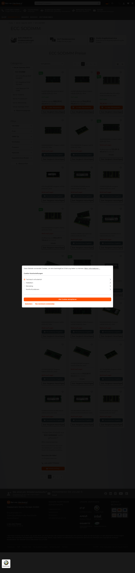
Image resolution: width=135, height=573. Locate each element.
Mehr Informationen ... (92, 268)
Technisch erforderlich (34, 279)
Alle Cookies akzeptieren (67, 299)
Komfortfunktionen (32, 289)
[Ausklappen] (110, 279)
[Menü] (9, 560)
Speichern (28, 304)
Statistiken (29, 283)
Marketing (29, 286)
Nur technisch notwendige (44, 304)
